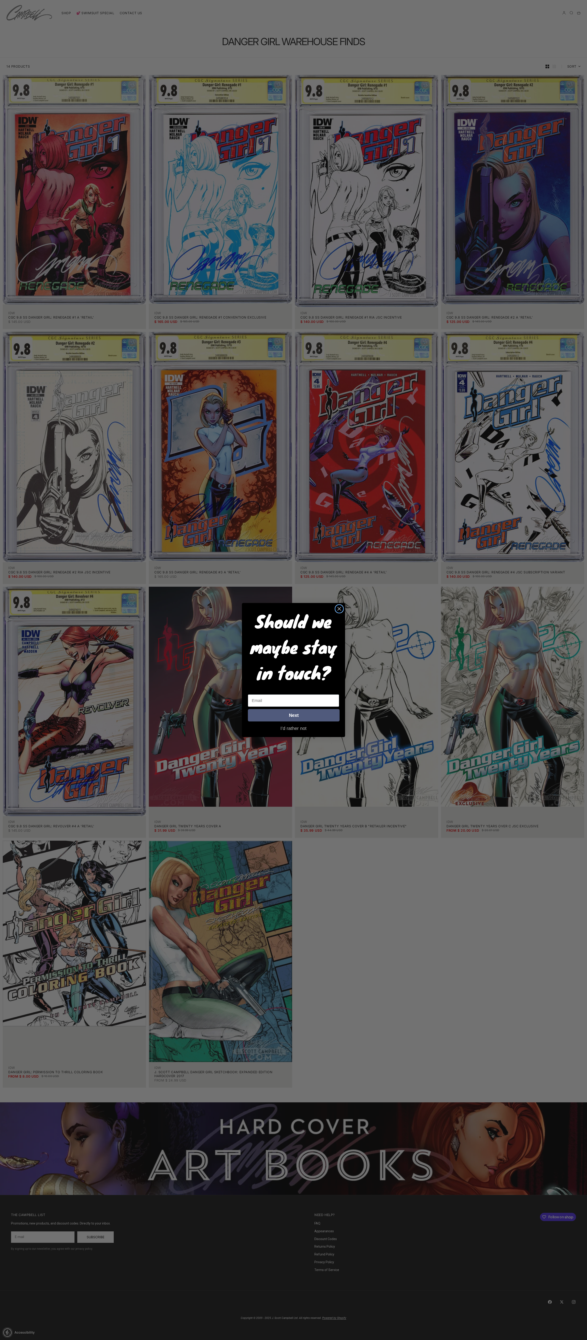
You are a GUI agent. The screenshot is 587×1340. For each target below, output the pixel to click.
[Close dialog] (339, 609)
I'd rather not (293, 728)
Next (294, 715)
